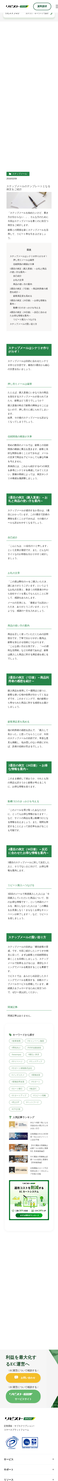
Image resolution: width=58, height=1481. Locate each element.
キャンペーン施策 (36, 1041)
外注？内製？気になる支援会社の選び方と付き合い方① (39, 1125)
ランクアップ (36, 1061)
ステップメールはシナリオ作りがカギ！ (29, 256)
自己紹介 (17, 276)
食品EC (33, 1089)
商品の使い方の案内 (22, 284)
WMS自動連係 (35, 1048)
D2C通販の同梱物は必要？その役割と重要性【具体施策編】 (39, 1159)
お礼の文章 (18, 280)
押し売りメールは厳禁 (23, 260)
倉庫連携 (16, 1041)
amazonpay (17, 1054)
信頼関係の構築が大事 (23, 264)
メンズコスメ (18, 1075)
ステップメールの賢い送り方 (23, 324)
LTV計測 (16, 1109)
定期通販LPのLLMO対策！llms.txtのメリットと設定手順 (39, 1137)
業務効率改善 (18, 1082)
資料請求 (42, 6)
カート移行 (17, 1089)
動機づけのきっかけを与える (26, 308)
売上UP (16, 1102)
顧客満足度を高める (22, 296)
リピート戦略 (40, 1095)
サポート (36, 1082)
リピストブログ (12, 13)
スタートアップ (19, 1095)
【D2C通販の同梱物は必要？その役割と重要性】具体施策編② (39, 1148)
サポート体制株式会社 (22, 1068)
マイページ (17, 1061)
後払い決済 (34, 1054)
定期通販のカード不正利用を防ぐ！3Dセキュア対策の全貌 (39, 1171)
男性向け (16, 1048)
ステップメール (19, 174)
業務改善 (36, 1075)
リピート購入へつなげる (24, 319)
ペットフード (33, 1102)
